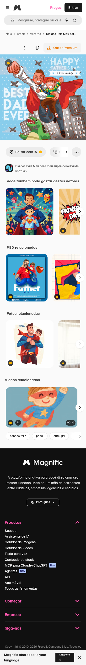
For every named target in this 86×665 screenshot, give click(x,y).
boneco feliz (18, 436)
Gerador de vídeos (19, 548)
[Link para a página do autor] (9, 169)
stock (21, 34)
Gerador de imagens (20, 542)
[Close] (79, 657)
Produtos (13, 522)
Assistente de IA (17, 536)
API (7, 577)
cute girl (59, 436)
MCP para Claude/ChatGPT (30, 565)
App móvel (13, 583)
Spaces (10, 531)
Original (30, 63)
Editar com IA (23, 153)
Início (8, 34)
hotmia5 (21, 171)
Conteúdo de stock (19, 560)
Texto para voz (16, 554)
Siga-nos (13, 628)
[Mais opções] (24, 48)
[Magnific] (43, 463)
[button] (43, 502)
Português (43, 502)
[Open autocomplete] (10, 20)
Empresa (13, 614)
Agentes (15, 571)
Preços (55, 7)
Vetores (35, 34)
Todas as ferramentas (21, 588)
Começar (13, 600)
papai (39, 436)
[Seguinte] (66, 152)
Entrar (73, 7)
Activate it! (64, 657)
